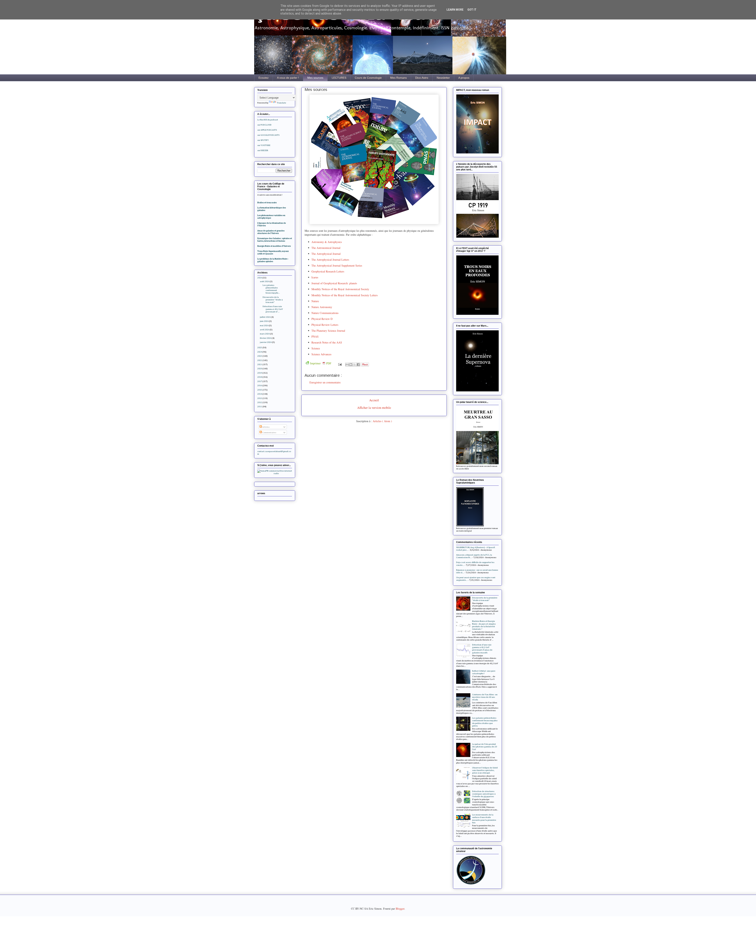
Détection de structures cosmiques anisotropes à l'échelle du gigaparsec (484, 794)
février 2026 (265, 338)
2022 (259, 360)
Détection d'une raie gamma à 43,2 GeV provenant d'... (273, 309)
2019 (259, 373)
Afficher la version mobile (374, 407)
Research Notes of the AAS (326, 342)
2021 (259, 364)
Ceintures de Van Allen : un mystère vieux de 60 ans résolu (485, 697)
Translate (281, 103)
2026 (259, 278)
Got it (471, 9)
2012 (259, 402)
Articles (266, 427)
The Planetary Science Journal (328, 330)
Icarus (314, 277)
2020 (259, 368)
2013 (259, 398)
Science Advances (321, 354)
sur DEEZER (262, 150)
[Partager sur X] (355, 364)
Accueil (374, 400)
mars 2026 (265, 334)
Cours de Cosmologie (368, 77)
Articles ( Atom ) (382, 421)
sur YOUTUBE (263, 145)
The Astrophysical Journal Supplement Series (336, 265)
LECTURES (339, 77)
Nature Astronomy (321, 307)
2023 (259, 356)
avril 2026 (264, 330)
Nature (315, 301)
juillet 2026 (265, 317)
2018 (259, 377)
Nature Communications (324, 313)
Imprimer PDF (320, 363)
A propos (463, 77)
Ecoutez (263, 77)
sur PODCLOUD (264, 125)
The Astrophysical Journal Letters (330, 259)
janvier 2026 (266, 342)
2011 (259, 406)
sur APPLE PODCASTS (267, 130)
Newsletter (443, 77)
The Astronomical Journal (326, 248)
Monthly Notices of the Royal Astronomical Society (340, 289)
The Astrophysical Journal (326, 254)
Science (315, 348)
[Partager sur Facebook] (358, 364)
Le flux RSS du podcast (267, 120)
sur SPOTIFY (263, 140)
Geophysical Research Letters (327, 271)
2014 (259, 394)
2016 (259, 385)
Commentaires (269, 432)
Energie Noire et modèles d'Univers (274, 246)
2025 (259, 347)
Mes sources (315, 77)
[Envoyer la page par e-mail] (340, 364)
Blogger (400, 908)
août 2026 (264, 281)
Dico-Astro (421, 77)
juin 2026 (264, 321)
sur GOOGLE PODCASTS (268, 135)
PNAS (315, 336)
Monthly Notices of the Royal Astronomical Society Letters (344, 295)
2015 (259, 390)
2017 (259, 381)
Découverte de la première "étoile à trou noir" (273, 299)
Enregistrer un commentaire (325, 382)
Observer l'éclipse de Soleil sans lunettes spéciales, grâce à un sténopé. (485, 770)
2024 (259, 352)
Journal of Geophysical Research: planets (334, 283)
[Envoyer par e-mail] (347, 364)
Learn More (455, 9)
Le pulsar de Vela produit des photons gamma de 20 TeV (484, 746)
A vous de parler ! (288, 77)
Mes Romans (398, 77)
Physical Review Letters (324, 325)
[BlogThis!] (351, 364)
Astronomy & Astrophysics (326, 242)
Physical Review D (322, 319)
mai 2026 (264, 325)
